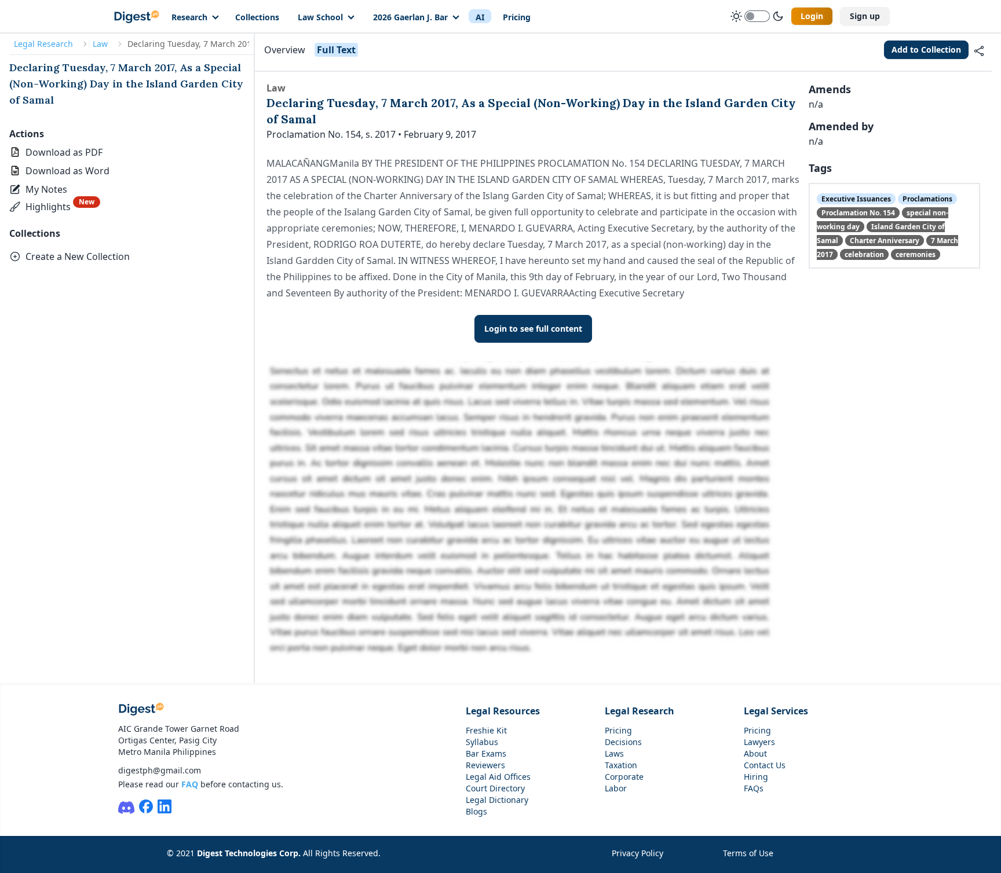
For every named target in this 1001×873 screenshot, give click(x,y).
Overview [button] (284, 49)
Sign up (865, 15)
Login (812, 15)
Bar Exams (486, 753)
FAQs (753, 788)
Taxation (621, 765)
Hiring (756, 776)
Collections (257, 17)
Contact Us (765, 765)
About (755, 753)
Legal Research (43, 43)
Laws (614, 753)
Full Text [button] (336, 49)
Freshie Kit (486, 730)
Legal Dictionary (497, 799)
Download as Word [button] (67, 170)
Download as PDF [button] (64, 152)
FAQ (189, 784)
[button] (39, 189)
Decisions (623, 741)
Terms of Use (748, 853)
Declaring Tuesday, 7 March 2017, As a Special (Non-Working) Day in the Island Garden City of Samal (126, 84)
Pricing (517, 17)
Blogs (476, 811)
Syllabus (482, 741)
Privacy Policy (637, 853)
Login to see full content (533, 328)
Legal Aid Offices (498, 776)
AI (480, 17)
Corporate (624, 776)
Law (100, 43)
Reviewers (485, 765)
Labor (616, 788)
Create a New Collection (77, 256)
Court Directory (495, 788)
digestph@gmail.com (159, 770)
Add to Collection (926, 49)
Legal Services (776, 711)
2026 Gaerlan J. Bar (410, 17)
